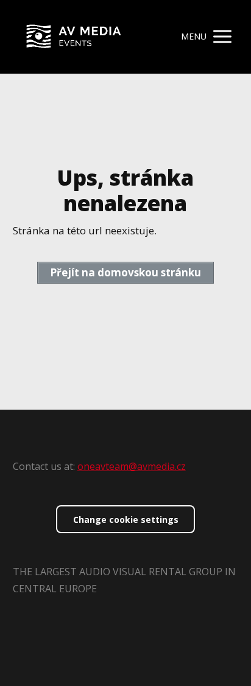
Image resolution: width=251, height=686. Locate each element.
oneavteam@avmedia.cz (131, 466)
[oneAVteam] (74, 37)
